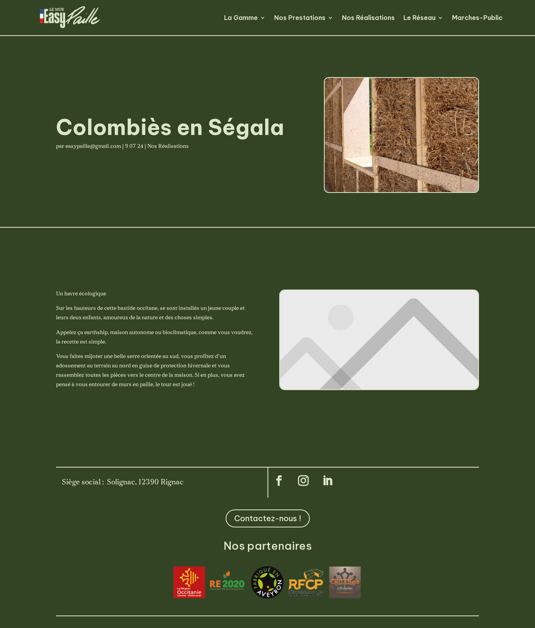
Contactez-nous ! (267, 518)
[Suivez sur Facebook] (278, 480)
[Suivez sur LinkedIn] (327, 480)
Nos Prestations (299, 18)
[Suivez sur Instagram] (303, 480)
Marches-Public (477, 18)
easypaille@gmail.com (93, 146)
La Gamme (241, 18)
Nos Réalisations (368, 18)
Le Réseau (419, 18)
